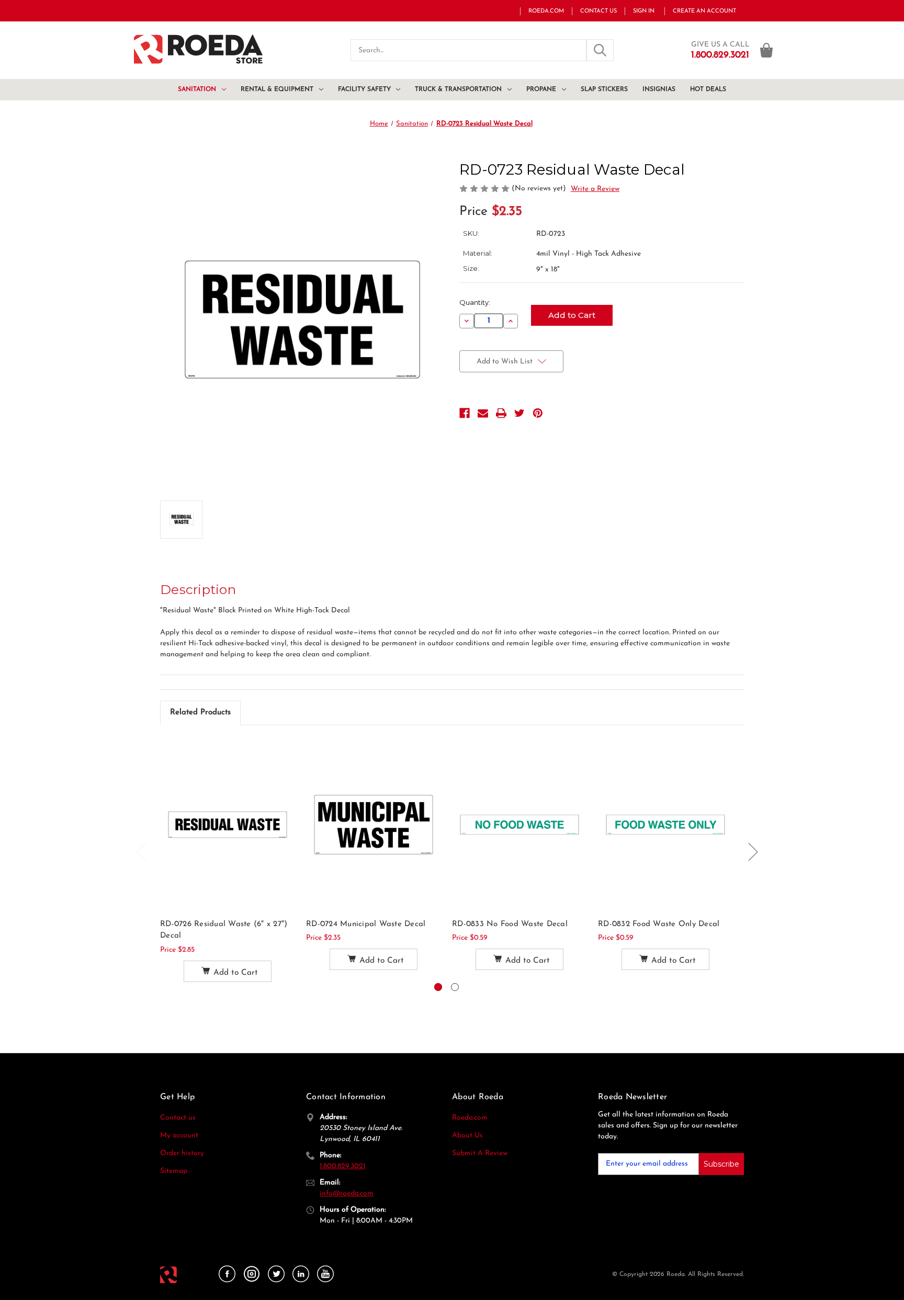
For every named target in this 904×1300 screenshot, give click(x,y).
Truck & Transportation (458, 89)
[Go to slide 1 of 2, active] (438, 987)
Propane (541, 89)
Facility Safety (364, 89)
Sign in (643, 11)
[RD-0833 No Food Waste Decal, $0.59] (519, 824)
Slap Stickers (604, 89)
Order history (182, 1153)
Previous (140, 851)
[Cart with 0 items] (766, 50)
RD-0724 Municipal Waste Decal (365, 924)
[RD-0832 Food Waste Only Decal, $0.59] (665, 824)
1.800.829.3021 (343, 1166)
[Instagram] (251, 1274)
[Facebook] (464, 413)
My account (179, 1135)
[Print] (501, 413)
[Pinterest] (538, 413)
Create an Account (704, 11)
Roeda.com (470, 1118)
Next (752, 851)
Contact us (178, 1118)
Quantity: (474, 302)
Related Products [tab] (200, 712)
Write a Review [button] (595, 189)
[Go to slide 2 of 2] (455, 987)
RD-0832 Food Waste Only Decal (658, 924)
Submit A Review (479, 1153)
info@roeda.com (347, 1194)
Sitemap (173, 1171)
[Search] (600, 50)
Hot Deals (708, 89)
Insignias (658, 89)
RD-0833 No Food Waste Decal (510, 924)
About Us (467, 1135)
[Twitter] (519, 413)
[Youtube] (325, 1274)
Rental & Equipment (277, 89)
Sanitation (197, 89)
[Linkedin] (300, 1274)
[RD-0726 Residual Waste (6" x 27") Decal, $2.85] (227, 824)
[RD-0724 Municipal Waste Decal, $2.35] (373, 824)
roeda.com (546, 11)
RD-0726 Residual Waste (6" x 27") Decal (223, 930)
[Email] (483, 413)
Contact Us (598, 11)
